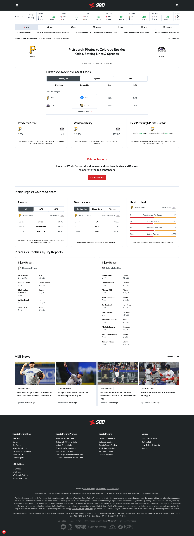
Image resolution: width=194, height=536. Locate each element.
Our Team (17, 445)
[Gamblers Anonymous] (112, 527)
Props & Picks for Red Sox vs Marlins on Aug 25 (158, 394)
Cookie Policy (113, 488)
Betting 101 (146, 442)
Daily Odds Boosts (23, 32)
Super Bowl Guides (149, 439)
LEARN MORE (97, 177)
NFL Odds (17, 469)
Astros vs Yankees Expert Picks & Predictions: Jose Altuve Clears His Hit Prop (118, 395)
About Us (16, 439)
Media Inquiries (19, 458)
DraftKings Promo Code (65, 448)
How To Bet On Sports (151, 445)
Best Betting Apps (106, 451)
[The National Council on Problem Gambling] (125, 527)
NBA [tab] (122, 27)
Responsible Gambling (22, 451)
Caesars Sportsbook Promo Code (69, 454)
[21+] (63, 527)
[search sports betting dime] (177, 5)
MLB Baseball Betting (31, 38)
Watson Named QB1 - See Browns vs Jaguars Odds (96, 32)
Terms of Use (101, 488)
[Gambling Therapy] (80, 527)
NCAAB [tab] (169, 27)
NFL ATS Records (20, 478)
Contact (16, 442)
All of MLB (170, 356)
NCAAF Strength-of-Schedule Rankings (53, 32)
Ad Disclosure (173, 38)
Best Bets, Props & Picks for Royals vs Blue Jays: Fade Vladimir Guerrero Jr (34, 394)
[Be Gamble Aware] (97, 527)
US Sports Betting (106, 442)
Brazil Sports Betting (107, 448)
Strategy (145, 448)
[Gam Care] (70, 527)
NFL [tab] (74, 27)
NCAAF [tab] (98, 27)
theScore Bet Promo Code (66, 442)
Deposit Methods (106, 454)
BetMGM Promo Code (65, 439)
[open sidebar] (17, 5)
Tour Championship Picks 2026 (136, 32)
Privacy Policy (89, 488)
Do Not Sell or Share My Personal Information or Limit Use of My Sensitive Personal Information (97, 521)
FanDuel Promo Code (64, 451)
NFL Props (17, 472)
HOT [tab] (27, 28)
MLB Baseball (24, 388)
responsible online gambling (80, 508)
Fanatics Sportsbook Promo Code (69, 458)
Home (17, 38)
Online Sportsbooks (107, 439)
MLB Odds (47, 38)
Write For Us (18, 454)
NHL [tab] (145, 27)
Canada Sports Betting (108, 445)
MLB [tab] (51, 27)
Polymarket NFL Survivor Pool (167, 32)
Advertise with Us (20, 448)
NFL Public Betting (20, 475)
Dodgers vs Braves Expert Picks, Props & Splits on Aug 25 (73, 394)
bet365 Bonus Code (64, 445)
